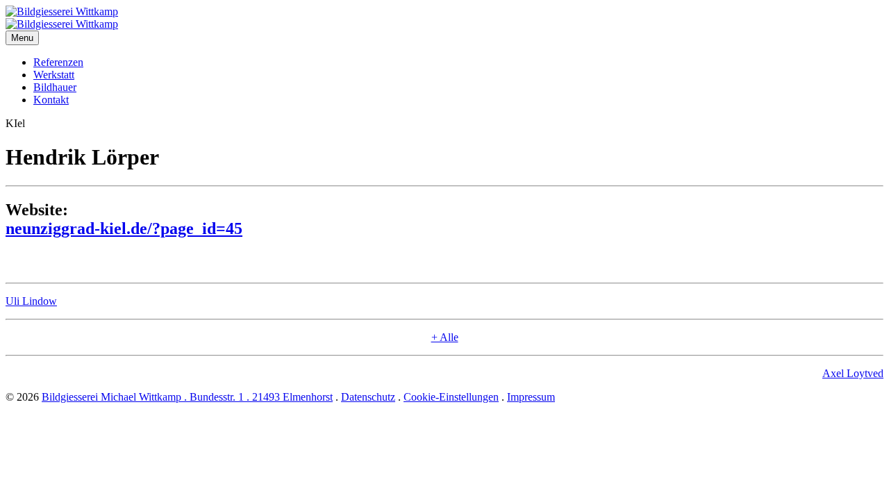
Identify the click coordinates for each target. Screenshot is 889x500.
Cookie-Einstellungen (451, 397)
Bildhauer (54, 87)
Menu (22, 38)
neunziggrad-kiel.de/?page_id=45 (124, 228)
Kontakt (51, 100)
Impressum (531, 397)
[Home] (62, 11)
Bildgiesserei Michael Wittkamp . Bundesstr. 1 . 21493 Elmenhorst (187, 397)
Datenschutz (368, 397)
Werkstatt (53, 75)
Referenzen (58, 62)
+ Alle (444, 337)
